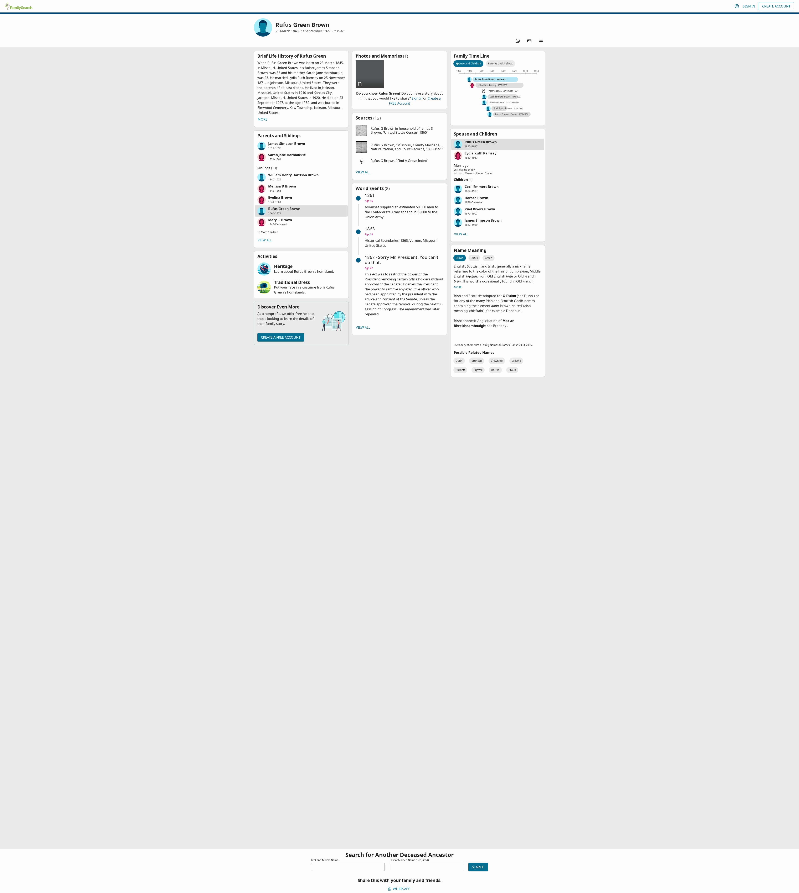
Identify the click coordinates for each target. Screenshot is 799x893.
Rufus (474, 258)
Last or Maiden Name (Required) (409, 860)
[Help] (737, 6)
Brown (460, 258)
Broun (512, 370)
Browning (497, 361)
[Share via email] (529, 41)
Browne (516, 361)
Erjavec (478, 370)
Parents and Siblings (500, 63)
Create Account (776, 6)
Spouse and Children (468, 63)
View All (265, 240)
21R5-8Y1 (339, 31)
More (262, 119)
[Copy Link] (541, 41)
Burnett (460, 370)
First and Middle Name (324, 860)
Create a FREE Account (280, 337)
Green (488, 258)
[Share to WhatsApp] (518, 41)
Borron (495, 370)
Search (478, 867)
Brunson (476, 361)
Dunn (459, 361)
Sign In (749, 6)
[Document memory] (370, 74)
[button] (301, 146)
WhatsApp (401, 889)
